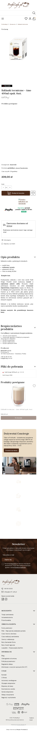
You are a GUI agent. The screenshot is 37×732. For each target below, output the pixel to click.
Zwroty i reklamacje (8, 639)
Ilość (3, 184)
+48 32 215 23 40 (6, 356)
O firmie (4, 678)
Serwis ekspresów (7, 692)
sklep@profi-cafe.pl (10, 592)
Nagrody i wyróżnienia (9, 697)
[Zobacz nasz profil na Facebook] (3, 599)
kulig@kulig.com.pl (6, 358)
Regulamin (14, 563)
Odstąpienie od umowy (9, 659)
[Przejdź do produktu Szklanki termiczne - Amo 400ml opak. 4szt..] (18, 396)
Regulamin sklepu (7, 664)
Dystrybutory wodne (8, 689)
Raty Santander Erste (9, 642)
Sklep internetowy (16, 729)
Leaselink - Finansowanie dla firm (12, 648)
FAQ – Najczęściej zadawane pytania (13, 631)
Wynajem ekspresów (8, 683)
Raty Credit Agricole (8, 645)
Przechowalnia (6, 620)
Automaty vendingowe (9, 680)
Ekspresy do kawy (7, 686)
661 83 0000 (8, 588)
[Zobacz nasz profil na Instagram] (6, 599)
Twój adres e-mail (8, 555)
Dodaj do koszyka (18, 193)
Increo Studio (21, 724)
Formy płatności (7, 628)
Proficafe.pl (5, 24)
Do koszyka (18, 418)
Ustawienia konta (7, 617)
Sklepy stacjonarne (8, 695)
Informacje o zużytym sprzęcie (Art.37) (14, 667)
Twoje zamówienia (7, 615)
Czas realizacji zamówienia (10, 637)
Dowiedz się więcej (11, 450)
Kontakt (4, 675)
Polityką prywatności (20, 567)
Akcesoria (12, 24)
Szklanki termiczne (23, 24)
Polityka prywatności (8, 661)
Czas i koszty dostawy (9, 634)
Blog (3, 656)
